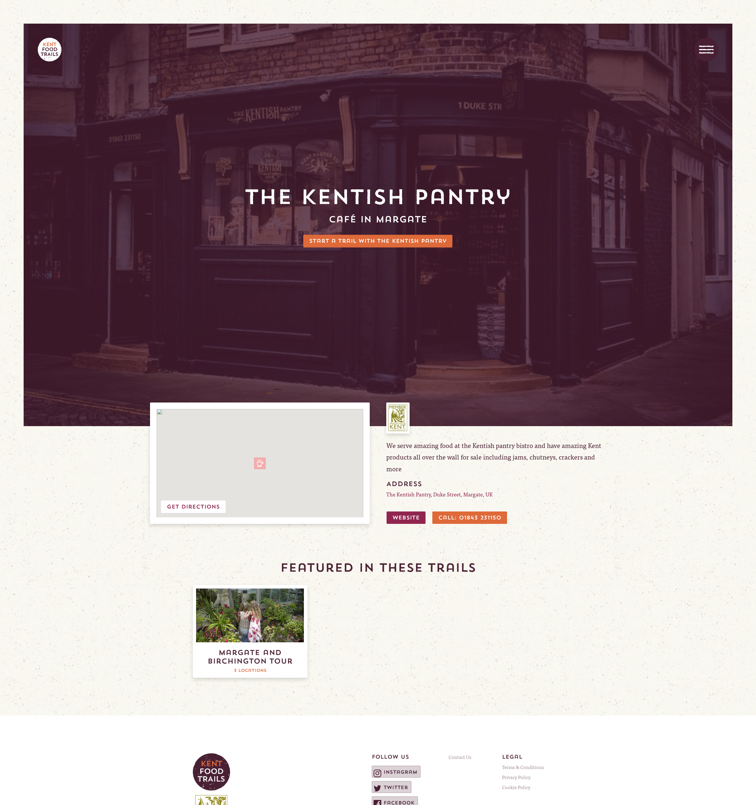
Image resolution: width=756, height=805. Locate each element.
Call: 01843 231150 (469, 517)
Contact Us (460, 757)
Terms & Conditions (523, 767)
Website (406, 517)
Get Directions (193, 506)
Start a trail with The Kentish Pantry (378, 240)
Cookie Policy (516, 787)
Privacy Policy (516, 777)
